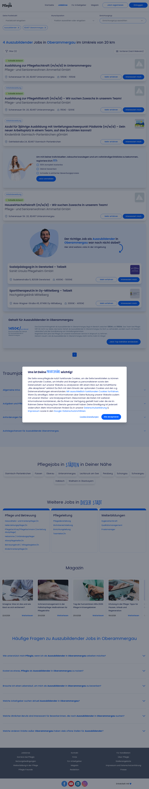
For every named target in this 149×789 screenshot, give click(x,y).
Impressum (34, 411)
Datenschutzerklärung (95, 407)
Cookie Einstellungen (89, 416)
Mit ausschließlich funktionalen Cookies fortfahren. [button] (92, 391)
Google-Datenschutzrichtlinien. (70, 411)
